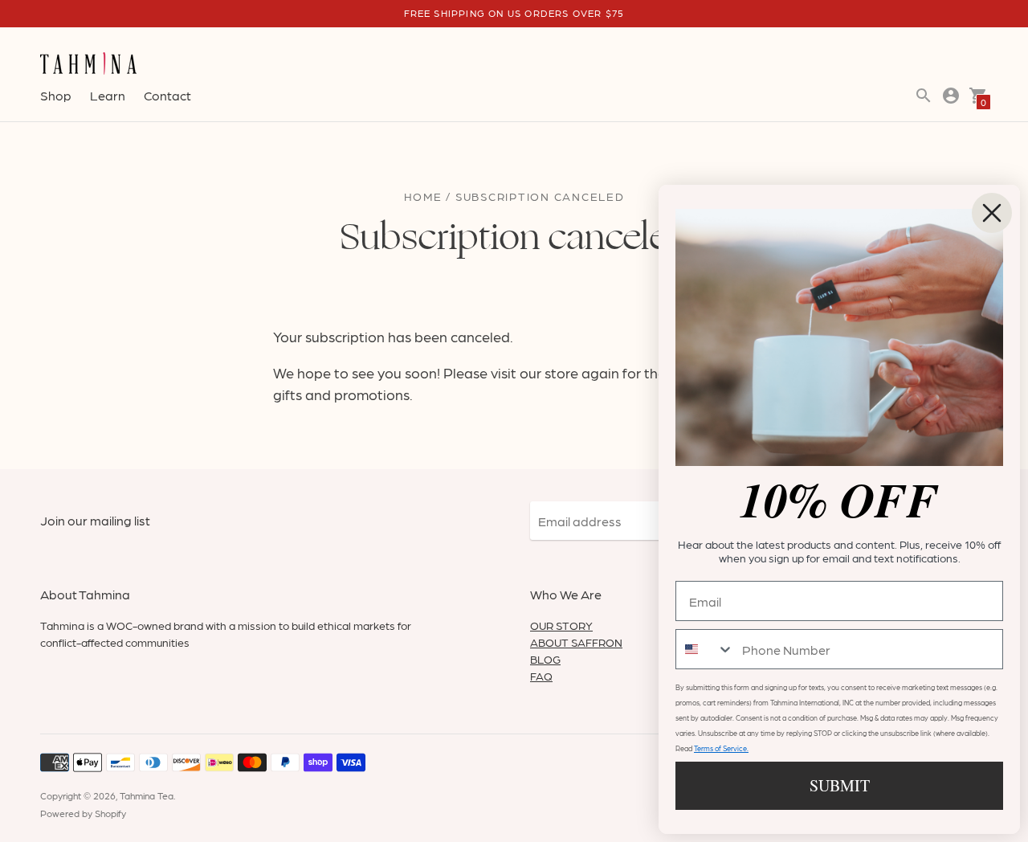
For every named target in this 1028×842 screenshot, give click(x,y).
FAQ (541, 675)
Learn (107, 95)
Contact (167, 95)
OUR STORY (561, 625)
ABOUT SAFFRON (576, 642)
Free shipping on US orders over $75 (514, 12)
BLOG (545, 658)
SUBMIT (840, 785)
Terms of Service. (721, 748)
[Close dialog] (992, 213)
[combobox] (705, 649)
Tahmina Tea (146, 795)
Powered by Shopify (83, 813)
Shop (55, 95)
